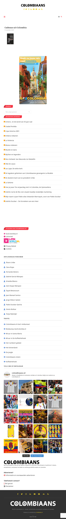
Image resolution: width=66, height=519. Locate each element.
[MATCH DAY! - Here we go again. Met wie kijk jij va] (40, 446)
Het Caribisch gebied (13, 343)
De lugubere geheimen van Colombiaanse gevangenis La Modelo (29, 173)
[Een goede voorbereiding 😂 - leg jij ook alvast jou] (26, 446)
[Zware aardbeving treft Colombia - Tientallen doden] (26, 402)
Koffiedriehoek (11, 362)
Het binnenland (11, 348)
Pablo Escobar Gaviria (14, 305)
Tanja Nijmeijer (11, 314)
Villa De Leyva (10, 164)
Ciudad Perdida (10, 126)
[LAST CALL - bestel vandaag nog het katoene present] (40, 402)
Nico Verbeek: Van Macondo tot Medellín (20, 159)
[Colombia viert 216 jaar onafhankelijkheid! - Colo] (26, 416)
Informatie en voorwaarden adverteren (20, 475)
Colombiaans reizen (13, 357)
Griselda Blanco (11, 281)
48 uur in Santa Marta (14, 334)
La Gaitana (9, 183)
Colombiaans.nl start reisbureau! (18, 324)
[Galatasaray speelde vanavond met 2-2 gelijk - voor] (55, 387)
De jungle (9, 352)
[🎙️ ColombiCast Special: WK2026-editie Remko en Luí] (11, 446)
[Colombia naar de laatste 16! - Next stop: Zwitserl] (40, 431)
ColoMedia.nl (39, 512)
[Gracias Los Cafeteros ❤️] (40, 416)
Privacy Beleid (11, 246)
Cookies (9, 249)
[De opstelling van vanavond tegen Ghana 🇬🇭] (55, 431)
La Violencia (9, 140)
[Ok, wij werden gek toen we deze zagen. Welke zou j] (11, 431)
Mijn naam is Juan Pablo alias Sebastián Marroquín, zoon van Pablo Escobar (33, 197)
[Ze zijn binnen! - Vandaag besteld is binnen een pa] (11, 387)
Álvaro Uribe (10, 262)
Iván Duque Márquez (13, 286)
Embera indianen (11, 136)
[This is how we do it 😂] (26, 431)
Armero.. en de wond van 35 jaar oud (18, 122)
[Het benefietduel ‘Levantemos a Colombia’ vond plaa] (40, 387)
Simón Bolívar (11, 309)
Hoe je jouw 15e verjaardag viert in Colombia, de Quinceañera (28, 187)
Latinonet (9, 236)
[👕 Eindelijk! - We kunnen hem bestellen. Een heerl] (55, 402)
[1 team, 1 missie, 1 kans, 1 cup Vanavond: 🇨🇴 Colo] (55, 416)
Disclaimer (9, 486)
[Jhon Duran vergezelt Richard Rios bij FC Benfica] (11, 416)
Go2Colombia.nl (11, 234)
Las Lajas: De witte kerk (13, 169)
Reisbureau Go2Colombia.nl (16, 329)
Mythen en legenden (13, 154)
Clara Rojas (10, 267)
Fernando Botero (12, 272)
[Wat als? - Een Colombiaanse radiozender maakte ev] (55, 446)
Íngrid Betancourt (12, 291)
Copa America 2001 (12, 131)
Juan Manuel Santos (13, 295)
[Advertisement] (17, 214)
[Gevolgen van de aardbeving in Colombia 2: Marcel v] (26, 387)
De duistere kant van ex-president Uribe (20, 178)
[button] (62, 2)
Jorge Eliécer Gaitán (13, 300)
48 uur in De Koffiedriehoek (16, 338)
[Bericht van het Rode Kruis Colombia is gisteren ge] (11, 402)
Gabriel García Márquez (14, 277)
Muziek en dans (11, 150)
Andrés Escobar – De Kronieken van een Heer (21, 201)
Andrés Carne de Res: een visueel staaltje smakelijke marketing (28, 192)
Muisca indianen (11, 145)
